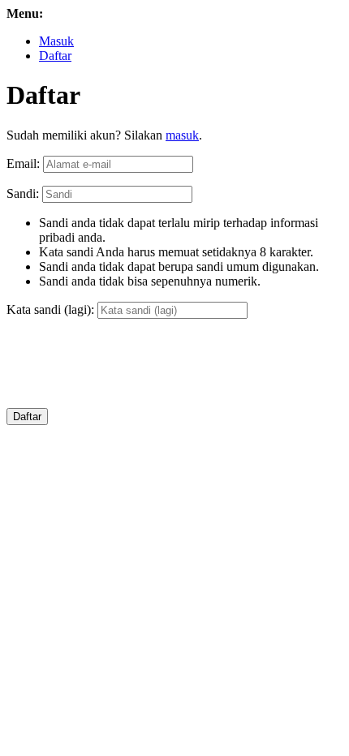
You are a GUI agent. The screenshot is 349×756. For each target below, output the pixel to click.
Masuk (56, 41)
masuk (182, 135)
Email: (23, 163)
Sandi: (22, 193)
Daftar (55, 55)
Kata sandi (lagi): (50, 309)
